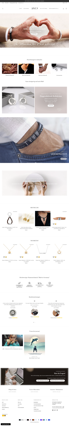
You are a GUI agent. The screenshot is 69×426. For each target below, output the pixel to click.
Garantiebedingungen (37, 404)
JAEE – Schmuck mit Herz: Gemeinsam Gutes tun (12, 349)
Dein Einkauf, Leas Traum (34, 358)
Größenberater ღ (53, 8)
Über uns (19, 402)
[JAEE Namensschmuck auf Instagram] (52, 410)
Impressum (4, 405)
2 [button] (38, 162)
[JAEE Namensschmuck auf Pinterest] (57, 410)
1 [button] (30, 162)
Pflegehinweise (36, 409)
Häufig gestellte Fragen (13, 3)
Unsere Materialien (21, 407)
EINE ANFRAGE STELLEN (42, 380)
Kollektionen (43, 8)
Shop (20, 8)
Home (3, 3)
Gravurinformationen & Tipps (38, 405)
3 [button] (35, 322)
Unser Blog (19, 404)
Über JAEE (6, 3)
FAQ (18, 405)
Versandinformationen (37, 411)
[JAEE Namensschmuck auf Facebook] (55, 410)
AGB (2, 402)
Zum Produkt (12, 307)
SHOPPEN (34, 186)
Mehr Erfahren (12, 391)
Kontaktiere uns (21, 3)
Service (35, 407)
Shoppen (51, 105)
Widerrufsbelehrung (5, 407)
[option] (34, 1)
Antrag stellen (56, 391)
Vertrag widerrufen (5, 424)
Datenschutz (4, 404)
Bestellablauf (36, 402)
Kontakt (3, 409)
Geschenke (26, 8)
